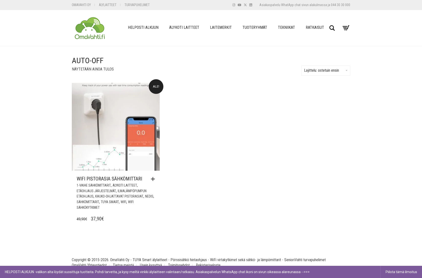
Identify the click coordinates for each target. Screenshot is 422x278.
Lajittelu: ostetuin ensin (321, 70)
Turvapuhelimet (137, 5)
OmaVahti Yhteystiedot (89, 265)
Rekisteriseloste (208, 265)
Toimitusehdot (179, 265)
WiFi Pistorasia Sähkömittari (109, 179)
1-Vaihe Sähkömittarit (94, 185)
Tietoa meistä (123, 265)
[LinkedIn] (250, 5)
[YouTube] (239, 5)
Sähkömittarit (88, 202)
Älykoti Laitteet (184, 27)
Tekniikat (286, 27)
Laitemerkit (221, 27)
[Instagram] (233, 5)
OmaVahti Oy (81, 5)
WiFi (123, 202)
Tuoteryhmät (255, 27)
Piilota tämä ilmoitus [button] (401, 272)
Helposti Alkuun (143, 27)
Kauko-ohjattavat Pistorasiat (119, 196)
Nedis (149, 196)
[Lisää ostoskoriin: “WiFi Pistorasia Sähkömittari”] (154, 179)
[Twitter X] (245, 5)
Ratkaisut (315, 27)
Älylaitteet (107, 5)
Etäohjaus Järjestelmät (96, 191)
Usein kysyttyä (151, 265)
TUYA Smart (110, 202)
